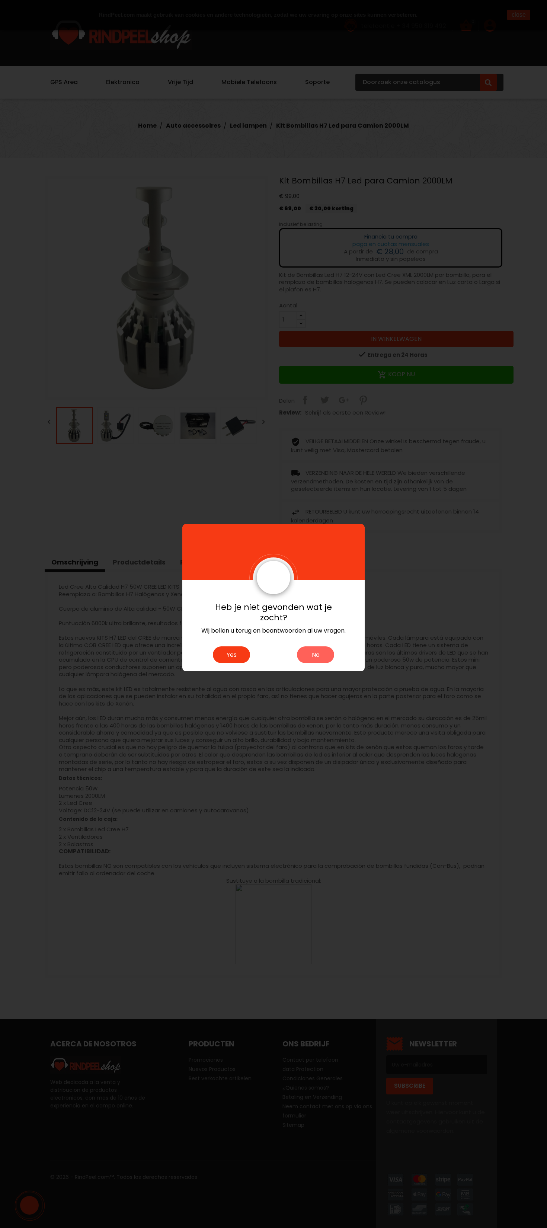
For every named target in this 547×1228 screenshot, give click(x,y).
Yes (232, 654)
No (316, 654)
